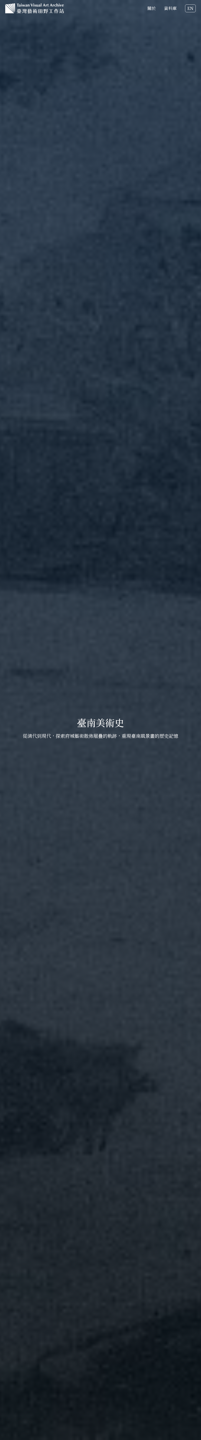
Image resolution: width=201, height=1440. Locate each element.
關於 (151, 8)
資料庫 (170, 8)
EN (190, 8)
